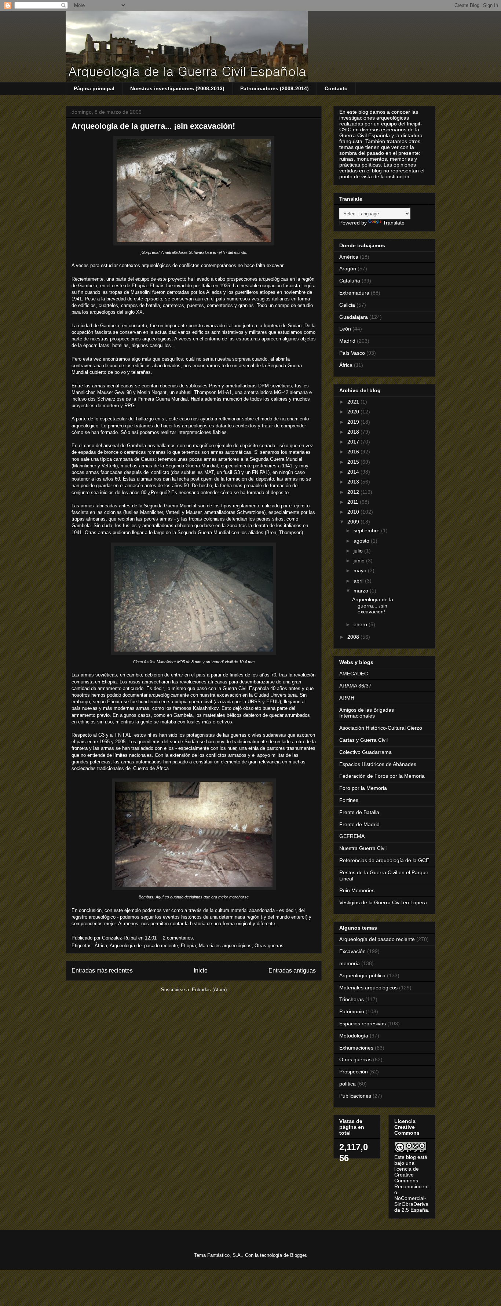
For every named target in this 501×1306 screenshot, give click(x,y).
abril (359, 581)
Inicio (201, 970)
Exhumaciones (356, 1048)
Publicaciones (355, 1096)
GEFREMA (352, 836)
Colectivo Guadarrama (365, 752)
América (348, 257)
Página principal (94, 88)
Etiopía (188, 945)
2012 (354, 492)
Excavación (352, 951)
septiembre (367, 530)
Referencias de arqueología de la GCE (384, 860)
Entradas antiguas (292, 970)
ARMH (346, 698)
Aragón (347, 268)
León (345, 329)
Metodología (353, 1036)
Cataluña (349, 281)
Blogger (298, 1255)
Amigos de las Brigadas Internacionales (366, 713)
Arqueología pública (362, 975)
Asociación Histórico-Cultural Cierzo (380, 728)
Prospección (353, 1072)
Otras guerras (269, 945)
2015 (354, 462)
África (101, 945)
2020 (354, 412)
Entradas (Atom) (209, 989)
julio (359, 551)
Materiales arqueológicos (225, 945)
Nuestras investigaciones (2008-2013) (177, 88)
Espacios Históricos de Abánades (377, 764)
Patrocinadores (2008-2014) (274, 88)
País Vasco (352, 353)
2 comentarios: (179, 938)
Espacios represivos (362, 1023)
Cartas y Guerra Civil (363, 740)
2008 (354, 637)
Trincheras (351, 999)
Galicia (347, 305)
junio (360, 560)
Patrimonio (351, 1011)
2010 (354, 512)
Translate (394, 223)
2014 (354, 472)
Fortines (348, 800)
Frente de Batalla (359, 812)
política (347, 1084)
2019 (354, 422)
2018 (354, 432)
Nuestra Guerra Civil (363, 848)
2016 (354, 452)
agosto (362, 541)
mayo (361, 570)
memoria (349, 963)
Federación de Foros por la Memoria (382, 776)
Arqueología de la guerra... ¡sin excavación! (153, 126)
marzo (362, 591)
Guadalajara (353, 317)
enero (361, 624)
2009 (354, 522)
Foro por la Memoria (363, 788)
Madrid (347, 341)
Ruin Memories (356, 890)
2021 (354, 402)
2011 (353, 502)
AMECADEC (353, 673)
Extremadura (354, 293)
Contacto (336, 88)
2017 (354, 442)
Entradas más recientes (102, 970)
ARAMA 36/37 (355, 686)
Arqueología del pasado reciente (144, 945)
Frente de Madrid (359, 824)
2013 (354, 482)
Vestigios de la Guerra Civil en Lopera (383, 902)
